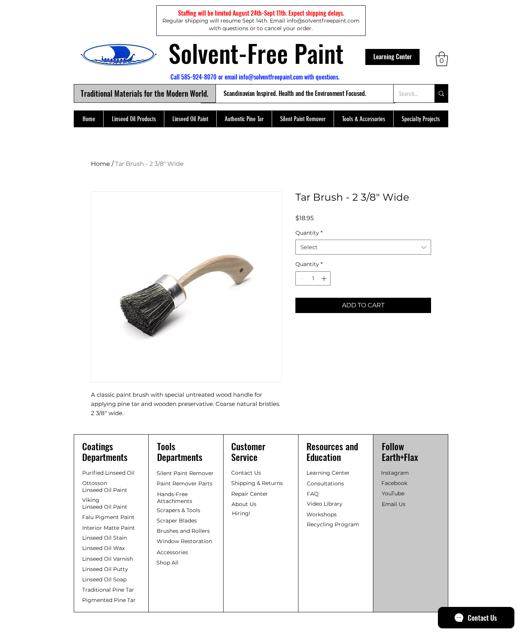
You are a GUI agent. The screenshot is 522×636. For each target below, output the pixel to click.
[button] (442, 59)
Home (100, 163)
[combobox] (363, 247)
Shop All (167, 562)
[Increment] (324, 278)
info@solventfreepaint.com (271, 76)
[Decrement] (301, 278)
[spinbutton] (313, 278)
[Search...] (441, 93)
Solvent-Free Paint (256, 53)
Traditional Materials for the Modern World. (144, 93)
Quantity (309, 232)
